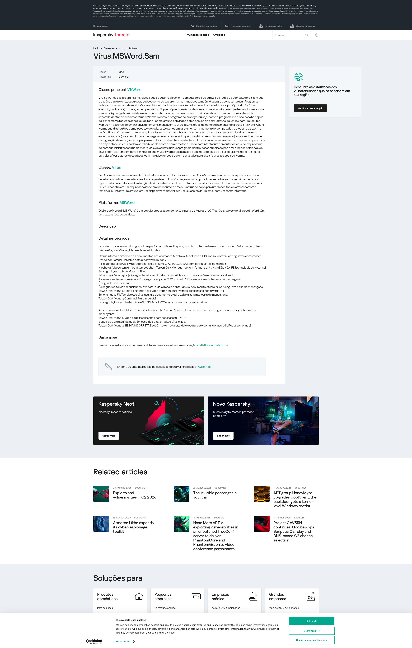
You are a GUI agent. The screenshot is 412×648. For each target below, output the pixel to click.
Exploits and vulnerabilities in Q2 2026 (134, 495)
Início (96, 48)
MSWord (134, 48)
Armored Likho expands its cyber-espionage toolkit (133, 527)
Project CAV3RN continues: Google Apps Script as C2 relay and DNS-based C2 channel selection (293, 531)
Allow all (312, 621)
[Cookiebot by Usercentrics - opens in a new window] (94, 641)
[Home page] (112, 35)
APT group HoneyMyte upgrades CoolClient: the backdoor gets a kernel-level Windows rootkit (294, 499)
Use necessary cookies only (311, 640)
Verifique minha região (310, 108)
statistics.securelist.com (212, 345)
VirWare (134, 90)
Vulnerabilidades (198, 34)
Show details (123, 641)
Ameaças (219, 34)
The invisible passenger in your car (215, 495)
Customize (310, 630)
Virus (122, 48)
